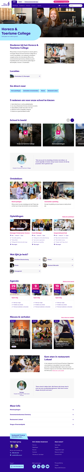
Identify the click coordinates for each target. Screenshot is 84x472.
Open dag (15, 298)
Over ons (34, 445)
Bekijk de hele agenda (68, 281)
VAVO (20, 2)
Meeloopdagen (17, 202)
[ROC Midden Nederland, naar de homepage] (6, 4)
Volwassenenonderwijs (31, 2)
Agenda (39, 5)
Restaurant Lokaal (16, 419)
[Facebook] (34, 466)
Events (16, 265)
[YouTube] (47, 466)
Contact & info (63, 5)
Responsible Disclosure (60, 467)
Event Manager (37, 233)
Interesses (28, 5)
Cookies (56, 465)
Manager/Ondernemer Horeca (20, 233)
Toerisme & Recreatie (53, 265)
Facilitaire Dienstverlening (22, 259)
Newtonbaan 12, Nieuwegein (22, 76)
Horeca (50, 259)
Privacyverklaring (59, 463)
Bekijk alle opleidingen (68, 217)
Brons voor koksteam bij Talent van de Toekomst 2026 (19, 340)
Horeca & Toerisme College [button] (25, 144)
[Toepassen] (81, 6)
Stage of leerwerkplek (17, 424)
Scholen (33, 5)
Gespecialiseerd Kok (60, 233)
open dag (66, 1)
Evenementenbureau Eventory (20, 414)
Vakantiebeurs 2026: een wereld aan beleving (41, 344)
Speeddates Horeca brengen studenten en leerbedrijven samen (62, 343)
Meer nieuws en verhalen (67, 317)
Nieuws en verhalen (59, 452)
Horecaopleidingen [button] (58, 144)
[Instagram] (43, 466)
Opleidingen (15, 5)
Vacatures (34, 452)
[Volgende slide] (72, 120)
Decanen (34, 449)
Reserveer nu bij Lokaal (58, 370)
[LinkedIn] (38, 466)
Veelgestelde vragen (59, 449)
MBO (14, 2)
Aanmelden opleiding (51, 202)
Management (18, 271)
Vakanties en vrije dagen (38, 454)
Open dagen (57, 445)
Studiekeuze (22, 5)
